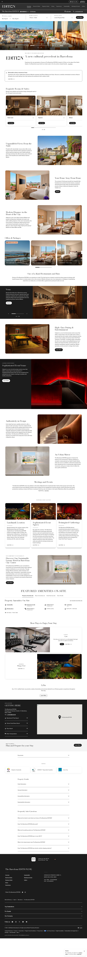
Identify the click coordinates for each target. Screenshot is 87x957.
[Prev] (6, 107)
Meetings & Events (76, 6)
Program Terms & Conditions (30, 930)
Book (62, 644)
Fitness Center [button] (30, 608)
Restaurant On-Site (31, 604)
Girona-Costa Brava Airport (13, 723)
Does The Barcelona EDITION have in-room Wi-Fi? (30, 836)
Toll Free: (50, 879)
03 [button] (19, 316)
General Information (22, 790)
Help (17, 932)
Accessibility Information (24, 796)
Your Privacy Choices (50, 930)
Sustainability (66, 6)
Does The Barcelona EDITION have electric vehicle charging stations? (35, 848)
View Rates (11, 123)
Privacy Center (40, 930)
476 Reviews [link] (33, 11)
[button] (74, 2)
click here (79, 954)
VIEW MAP (68, 11)
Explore (9, 303)
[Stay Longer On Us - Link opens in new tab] (43, 252)
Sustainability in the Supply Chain (71, 930)
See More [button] (70, 64)
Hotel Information (22, 784)
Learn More (10, 78)
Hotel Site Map (12, 932)
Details (57, 191)
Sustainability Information (24, 802)
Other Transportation (12, 733)
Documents (20, 755)
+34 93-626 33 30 (79, 11)
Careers (15, 930)
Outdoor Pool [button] (50, 604)
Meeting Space (10, 608)
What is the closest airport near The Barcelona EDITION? (31, 842)
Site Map (6, 932)
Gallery (83, 6)
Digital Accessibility (59, 930)
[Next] (82, 107)
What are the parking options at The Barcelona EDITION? (31, 830)
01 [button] (16, 316)
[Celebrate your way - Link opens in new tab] (69, 252)
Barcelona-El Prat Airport (13, 718)
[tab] (27, 595)
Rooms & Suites (36, 6)
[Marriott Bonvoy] (82, 2)
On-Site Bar (69, 604)
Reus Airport (10, 728)
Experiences (59, 6)
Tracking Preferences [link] (9, 930)
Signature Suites (45, 6)
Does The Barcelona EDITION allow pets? (28, 824)
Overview (29, 6)
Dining (52, 6)
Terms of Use (21, 930)
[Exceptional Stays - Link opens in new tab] (17, 252)
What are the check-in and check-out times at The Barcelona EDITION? (35, 818)
